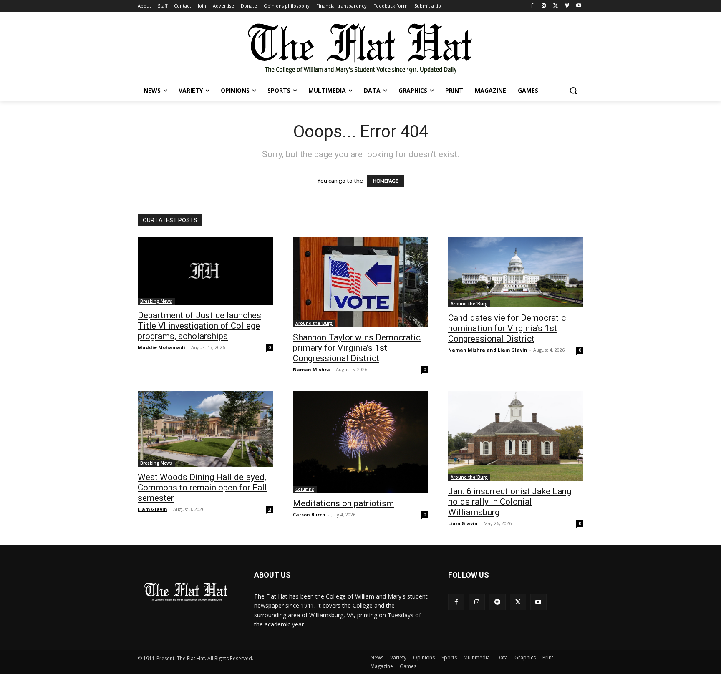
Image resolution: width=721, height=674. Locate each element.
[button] (573, 90)
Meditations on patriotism (343, 503)
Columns (304, 489)
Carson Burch (309, 514)
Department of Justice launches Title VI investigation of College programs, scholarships (199, 325)
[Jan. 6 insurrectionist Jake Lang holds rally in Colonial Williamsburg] (515, 436)
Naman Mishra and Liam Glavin (487, 350)
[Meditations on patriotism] (360, 442)
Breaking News (156, 301)
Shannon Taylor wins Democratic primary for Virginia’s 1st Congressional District (357, 347)
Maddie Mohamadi (161, 347)
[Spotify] (497, 602)
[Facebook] (532, 6)
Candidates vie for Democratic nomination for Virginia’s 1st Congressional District (507, 328)
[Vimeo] (567, 6)
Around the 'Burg (314, 323)
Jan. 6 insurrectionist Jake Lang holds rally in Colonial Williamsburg (509, 501)
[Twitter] (555, 6)
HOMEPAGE (385, 181)
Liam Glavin (152, 509)
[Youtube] (578, 6)
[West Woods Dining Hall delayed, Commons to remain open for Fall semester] (205, 429)
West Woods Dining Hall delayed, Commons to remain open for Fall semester (202, 487)
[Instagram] (544, 6)
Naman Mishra (311, 369)
